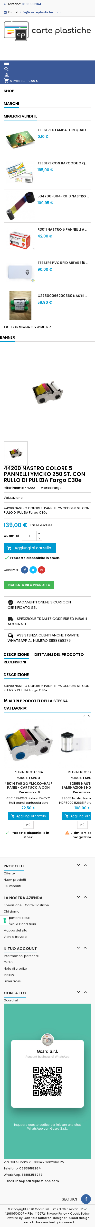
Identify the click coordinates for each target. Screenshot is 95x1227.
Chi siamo (11, 911)
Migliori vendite (20, 116)
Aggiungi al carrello (29, 548)
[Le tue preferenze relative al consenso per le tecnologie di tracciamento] (4, 920)
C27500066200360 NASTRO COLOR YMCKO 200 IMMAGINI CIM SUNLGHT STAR (63, 296)
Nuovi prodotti (15, 879)
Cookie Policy (80, 1213)
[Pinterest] (41, 570)
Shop (9, 91)
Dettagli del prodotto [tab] (59, 654)
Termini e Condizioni (20, 924)
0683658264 (31, 4)
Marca (46, 488)
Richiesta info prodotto (29, 585)
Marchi (11, 103)
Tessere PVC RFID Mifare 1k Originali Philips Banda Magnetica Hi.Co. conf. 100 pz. (63, 263)
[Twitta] (33, 570)
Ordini (8, 962)
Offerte (9, 873)
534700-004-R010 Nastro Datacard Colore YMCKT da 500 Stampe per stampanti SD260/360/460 (63, 196)
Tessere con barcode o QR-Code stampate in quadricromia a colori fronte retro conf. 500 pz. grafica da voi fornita (63, 163)
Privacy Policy (57, 1213)
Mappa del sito (15, 930)
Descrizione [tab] (16, 654)
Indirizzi (9, 975)
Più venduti (12, 886)
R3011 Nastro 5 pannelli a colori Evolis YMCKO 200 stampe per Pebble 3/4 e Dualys (63, 229)
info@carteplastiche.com (40, 12)
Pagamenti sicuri (17, 917)
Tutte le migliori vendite (28, 327)
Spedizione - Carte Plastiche (26, 905)
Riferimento (14, 488)
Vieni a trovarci (15, 936)
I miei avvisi (12, 981)
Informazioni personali (21, 956)
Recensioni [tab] (15, 662)
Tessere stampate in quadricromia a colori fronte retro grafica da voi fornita (63, 130)
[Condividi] (24, 570)
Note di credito (15, 968)
